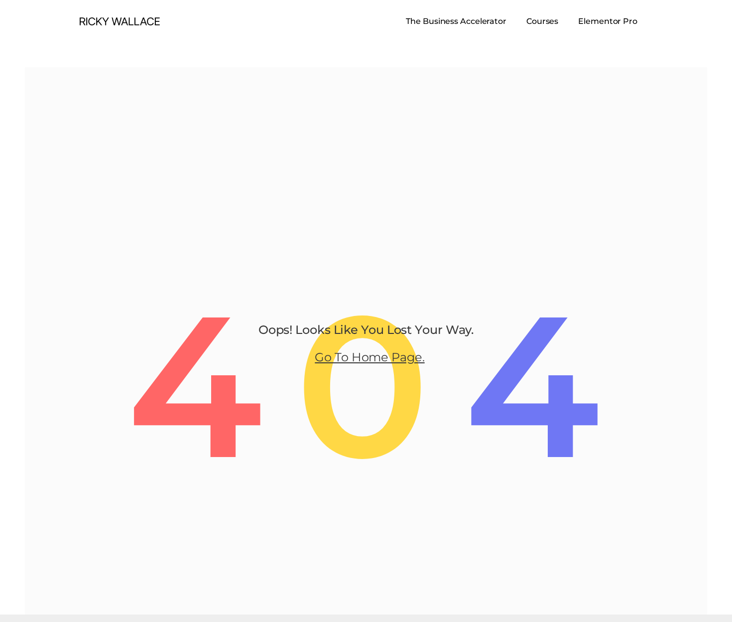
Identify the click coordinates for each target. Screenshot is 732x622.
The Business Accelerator (456, 21)
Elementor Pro (607, 21)
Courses (542, 21)
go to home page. (369, 357)
